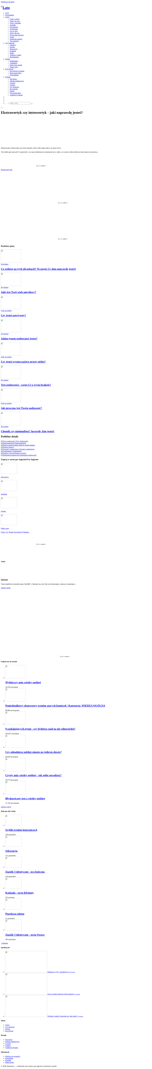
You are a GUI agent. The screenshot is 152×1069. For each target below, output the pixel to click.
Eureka (12, 47)
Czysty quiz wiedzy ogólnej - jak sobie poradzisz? (33, 775)
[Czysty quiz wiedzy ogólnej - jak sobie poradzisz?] (15, 770)
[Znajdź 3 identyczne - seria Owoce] (13, 930)
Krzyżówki (9, 69)
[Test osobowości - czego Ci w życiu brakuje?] (11, 378)
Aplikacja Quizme (16, 95)
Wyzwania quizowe (17, 35)
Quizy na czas (15, 21)
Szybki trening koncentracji (21, 829)
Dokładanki (14, 61)
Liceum (12, 83)
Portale (7, 77)
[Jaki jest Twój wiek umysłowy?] (11, 285)
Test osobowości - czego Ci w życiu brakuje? (26, 384)
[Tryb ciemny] (2, 107)
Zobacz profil (5, 588)
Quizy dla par (14, 33)
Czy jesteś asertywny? (13, 315)
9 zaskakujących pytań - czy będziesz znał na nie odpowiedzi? (40, 728)
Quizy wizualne (15, 23)
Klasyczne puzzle (16, 65)
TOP (7, 13)
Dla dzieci (13, 79)
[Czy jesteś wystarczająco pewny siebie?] (11, 355)
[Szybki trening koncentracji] (13, 825)
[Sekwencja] (13, 846)
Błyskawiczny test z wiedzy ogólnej (25, 798)
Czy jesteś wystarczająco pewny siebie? (23, 361)
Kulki (12, 53)
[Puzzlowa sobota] (13, 909)
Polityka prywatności (12, 1056)
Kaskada (13, 51)
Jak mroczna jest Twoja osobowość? (21, 408)
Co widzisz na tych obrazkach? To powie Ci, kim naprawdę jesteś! (38, 268)
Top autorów (14, 41)
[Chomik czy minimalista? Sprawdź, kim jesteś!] (11, 424)
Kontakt (8, 1060)
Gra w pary (14, 31)
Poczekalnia (9, 15)
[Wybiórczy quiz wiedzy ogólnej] (15, 678)
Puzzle (7, 59)
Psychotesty (14, 27)
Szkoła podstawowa (17, 81)
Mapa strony (9, 1062)
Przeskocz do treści (7, 2)
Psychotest (4, 264)
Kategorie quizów (16, 39)
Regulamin (9, 1058)
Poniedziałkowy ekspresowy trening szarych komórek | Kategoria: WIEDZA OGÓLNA (55, 705)
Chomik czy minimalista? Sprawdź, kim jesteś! (27, 431)
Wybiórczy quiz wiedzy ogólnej (23, 682)
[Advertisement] (76, 160)
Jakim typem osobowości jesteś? (19, 338)
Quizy (7, 17)
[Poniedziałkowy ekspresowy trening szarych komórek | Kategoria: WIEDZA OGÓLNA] (15, 701)
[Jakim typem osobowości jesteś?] (11, 332)
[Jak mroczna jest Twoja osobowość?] (11, 401)
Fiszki (12, 37)
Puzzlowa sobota (14, 913)
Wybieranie (14, 29)
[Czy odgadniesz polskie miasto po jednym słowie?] (15, 747)
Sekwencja (13, 49)
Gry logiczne (9, 43)
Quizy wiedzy (15, 19)
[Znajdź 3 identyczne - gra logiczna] (13, 867)
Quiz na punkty (6, 311)
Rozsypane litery (16, 73)
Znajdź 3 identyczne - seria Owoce (25, 934)
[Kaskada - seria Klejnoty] (13, 888)
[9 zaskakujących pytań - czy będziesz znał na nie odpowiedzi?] (15, 724)
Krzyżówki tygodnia (17, 71)
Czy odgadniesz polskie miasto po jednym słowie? (33, 752)
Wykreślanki (14, 75)
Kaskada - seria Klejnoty (19, 892)
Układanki (13, 63)
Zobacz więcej (6, 807)
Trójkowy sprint (15, 55)
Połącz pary (14, 67)
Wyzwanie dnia (15, 93)
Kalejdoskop (14, 57)
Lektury (12, 85)
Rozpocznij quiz (6, 170)
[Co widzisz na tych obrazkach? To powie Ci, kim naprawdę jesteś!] (11, 262)
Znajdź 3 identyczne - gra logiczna (25, 871)
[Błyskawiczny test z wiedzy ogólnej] (15, 794)
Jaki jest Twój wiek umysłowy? (18, 292)
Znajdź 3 (13, 45)
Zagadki (13, 25)
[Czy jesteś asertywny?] (11, 309)
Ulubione (4, 943)
